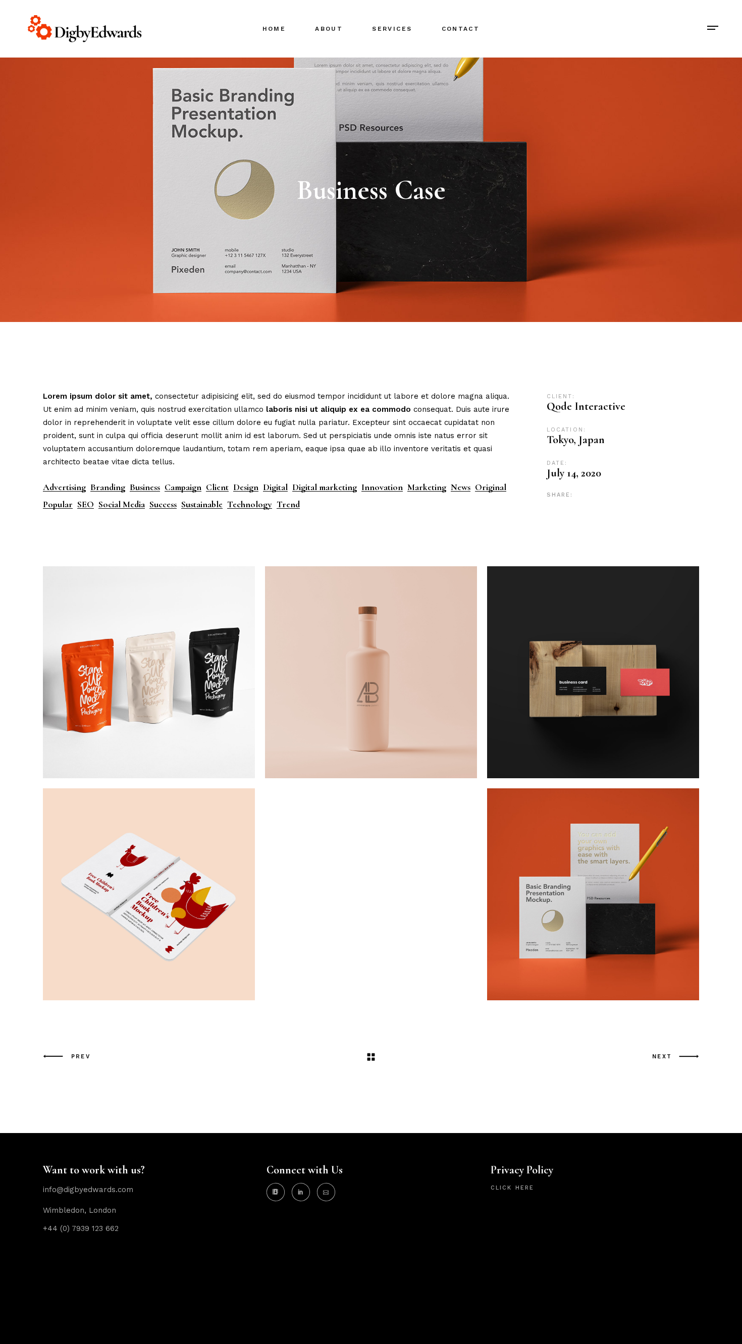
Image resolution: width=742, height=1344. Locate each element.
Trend (288, 504)
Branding (107, 487)
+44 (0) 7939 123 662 (81, 1228)
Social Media (121, 504)
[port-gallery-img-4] (371, 672)
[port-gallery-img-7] (593, 894)
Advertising (64, 487)
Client (217, 487)
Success (163, 504)
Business (145, 487)
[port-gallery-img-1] (371, 894)
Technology (249, 504)
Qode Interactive (586, 406)
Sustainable (202, 504)
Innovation (382, 487)
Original (490, 487)
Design (245, 487)
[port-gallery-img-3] (149, 672)
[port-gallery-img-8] (149, 894)
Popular (58, 504)
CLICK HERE (513, 1188)
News (460, 487)
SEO (85, 504)
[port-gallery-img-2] (593, 672)
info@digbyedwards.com (88, 1189)
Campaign (183, 487)
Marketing (426, 487)
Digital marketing (324, 487)
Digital (275, 487)
